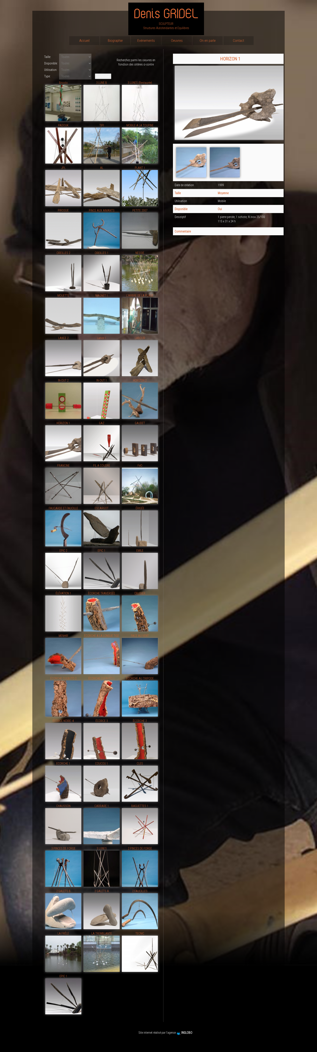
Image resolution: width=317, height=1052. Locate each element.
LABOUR (140, 338)
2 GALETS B (63, 891)
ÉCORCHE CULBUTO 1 (101, 678)
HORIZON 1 (63, 423)
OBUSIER (139, 593)
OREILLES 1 (101, 253)
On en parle (208, 40)
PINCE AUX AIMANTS (102, 210)
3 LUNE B (101, 82)
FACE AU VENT (140, 635)
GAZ (101, 423)
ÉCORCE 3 (102, 721)
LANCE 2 (63, 338)
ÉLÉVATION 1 (63, 593)
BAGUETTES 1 (139, 806)
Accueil (84, 40)
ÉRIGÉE (140, 508)
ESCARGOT (101, 508)
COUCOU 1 (101, 763)
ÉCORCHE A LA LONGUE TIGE (101, 635)
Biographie (115, 40)
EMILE (139, 550)
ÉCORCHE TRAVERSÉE (101, 593)
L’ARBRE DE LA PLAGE (139, 295)
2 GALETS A (101, 891)
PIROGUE (63, 210)
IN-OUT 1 (101, 380)
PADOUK (63, 125)
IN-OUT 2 (63, 380)
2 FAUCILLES (140, 891)
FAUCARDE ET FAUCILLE (63, 508)
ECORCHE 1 (63, 763)
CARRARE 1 (101, 806)
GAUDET (140, 423)
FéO (140, 465)
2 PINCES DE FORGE (140, 848)
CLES (140, 763)
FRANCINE (63, 465)
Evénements (146, 40)
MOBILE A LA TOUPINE (140, 125)
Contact (238, 40)
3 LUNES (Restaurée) (140, 82)
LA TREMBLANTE (101, 933)
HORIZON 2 (140, 380)
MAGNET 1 (101, 295)
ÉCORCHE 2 (140, 721)
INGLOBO (187, 1032)
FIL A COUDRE (101, 465)
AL (101, 168)
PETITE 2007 (140, 210)
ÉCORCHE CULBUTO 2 (63, 678)
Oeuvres (177, 40)
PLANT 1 (140, 168)
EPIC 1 (101, 550)
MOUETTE (63, 295)
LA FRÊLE (63, 933)
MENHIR (63, 635)
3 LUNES (102, 848)
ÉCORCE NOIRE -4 (63, 721)
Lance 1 (101, 338)
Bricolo (63, 82)
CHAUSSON (63, 806)
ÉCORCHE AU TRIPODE (140, 678)
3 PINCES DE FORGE (63, 848)
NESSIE (139, 253)
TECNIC (139, 933)
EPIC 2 (63, 550)
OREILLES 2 (63, 253)
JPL (63, 168)
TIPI (101, 125)
